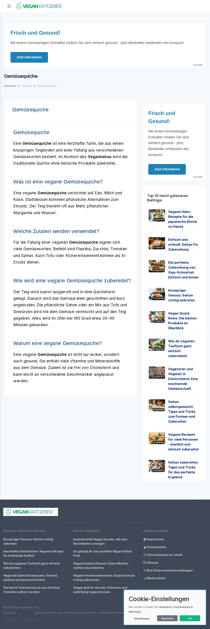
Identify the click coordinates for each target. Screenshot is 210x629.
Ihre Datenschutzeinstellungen (169, 570)
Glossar (152, 562)
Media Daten (155, 578)
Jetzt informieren (29, 57)
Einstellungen (142, 618)
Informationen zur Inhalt (164, 555)
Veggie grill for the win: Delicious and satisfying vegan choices (100, 590)
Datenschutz (156, 547)
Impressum (155, 539)
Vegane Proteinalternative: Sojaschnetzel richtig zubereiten (104, 577)
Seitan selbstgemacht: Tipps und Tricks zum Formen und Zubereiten (181, 411)
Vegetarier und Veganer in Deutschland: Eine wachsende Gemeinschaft (183, 379)
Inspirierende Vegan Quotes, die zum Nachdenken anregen (100, 541)
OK (190, 618)
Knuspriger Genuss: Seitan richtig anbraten (181, 295)
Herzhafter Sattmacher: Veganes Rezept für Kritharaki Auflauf (33, 553)
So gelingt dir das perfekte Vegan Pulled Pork (102, 553)
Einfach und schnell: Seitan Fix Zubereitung (183, 244)
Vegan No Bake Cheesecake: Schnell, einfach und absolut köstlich (30, 577)
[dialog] (165, 607)
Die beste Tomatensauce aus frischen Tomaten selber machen (31, 590)
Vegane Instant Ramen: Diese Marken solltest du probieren (100, 565)
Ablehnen (167, 618)
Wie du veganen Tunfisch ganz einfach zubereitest (31, 565)
